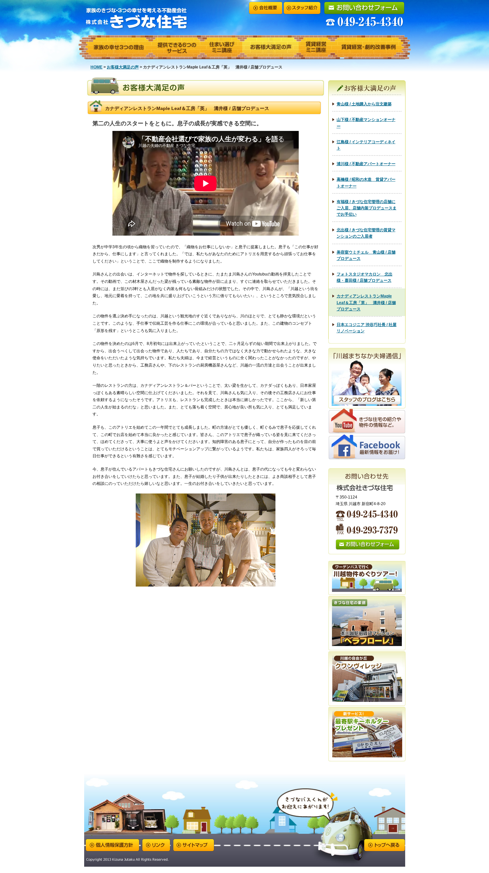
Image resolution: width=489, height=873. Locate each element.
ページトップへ (384, 845)
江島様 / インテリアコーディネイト (366, 145)
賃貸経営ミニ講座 (316, 47)
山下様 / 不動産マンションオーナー (366, 122)
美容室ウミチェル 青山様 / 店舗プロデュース (366, 255)
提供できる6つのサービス (176, 47)
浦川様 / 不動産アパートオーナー (366, 164)
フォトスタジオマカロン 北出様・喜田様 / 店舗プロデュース (365, 277)
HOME (96, 67)
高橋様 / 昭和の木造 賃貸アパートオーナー (366, 182)
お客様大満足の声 (270, 47)
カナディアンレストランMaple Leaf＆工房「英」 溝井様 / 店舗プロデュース (366, 302)
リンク (156, 845)
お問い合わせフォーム (364, 8)
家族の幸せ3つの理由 (115, 47)
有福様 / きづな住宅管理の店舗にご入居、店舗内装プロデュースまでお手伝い (367, 208)
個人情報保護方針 (112, 845)
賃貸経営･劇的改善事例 (372, 47)
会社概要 (265, 8)
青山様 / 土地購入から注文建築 (364, 104)
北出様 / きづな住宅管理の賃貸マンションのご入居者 (366, 233)
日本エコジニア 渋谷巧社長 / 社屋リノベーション (367, 327)
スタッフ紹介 (302, 8)
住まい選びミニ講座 (222, 47)
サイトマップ (193, 845)
